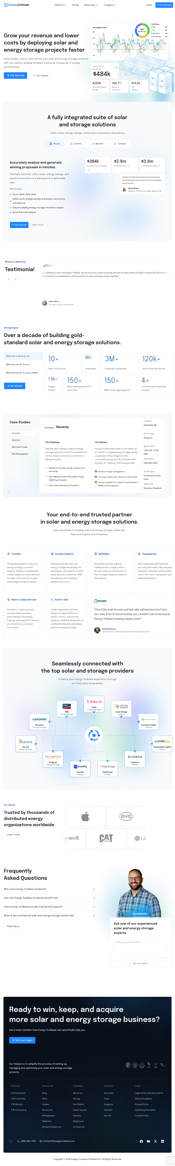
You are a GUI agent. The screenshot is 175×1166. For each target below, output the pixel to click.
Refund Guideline (143, 1099)
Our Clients (78, 1104)
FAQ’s (44, 1099)
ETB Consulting (18, 1110)
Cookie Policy (141, 1116)
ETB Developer (18, 1093)
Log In (149, 5)
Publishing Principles (145, 1110)
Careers (77, 1116)
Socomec (109, 1093)
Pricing (75, 5)
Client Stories (80, 1110)
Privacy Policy (141, 1104)
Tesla (106, 1099)
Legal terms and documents (149, 1093)
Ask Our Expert (140, 963)
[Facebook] (141, 1141)
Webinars (46, 1121)
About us (77, 1093)
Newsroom (78, 1121)
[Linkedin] (162, 1141)
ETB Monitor (17, 1104)
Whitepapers (48, 1116)
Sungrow (108, 1104)
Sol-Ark (107, 1116)
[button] (9, 279)
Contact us (78, 1127)
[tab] (54, 144)
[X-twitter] (155, 1141)
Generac (108, 1110)
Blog (44, 1093)
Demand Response (51, 1127)
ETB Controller (18, 1099)
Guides (45, 1104)
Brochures (47, 1110)
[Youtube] (148, 1141)
